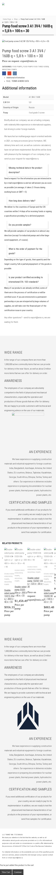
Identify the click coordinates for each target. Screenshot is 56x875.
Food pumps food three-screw (36, 67)
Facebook (4, 73)
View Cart (6, 872)
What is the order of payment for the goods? (25, 251)
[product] (9, 558)
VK (15, 73)
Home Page (7, 19)
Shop (16, 19)
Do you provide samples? (20, 224)
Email (9, 73)
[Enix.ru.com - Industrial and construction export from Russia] (17, 8)
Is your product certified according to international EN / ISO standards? (26, 279)
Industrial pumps (9, 70)
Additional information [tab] (15, 77)
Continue (18, 872)
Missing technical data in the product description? (25, 170)
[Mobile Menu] (46, 7)
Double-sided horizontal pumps (9, 576)
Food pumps (17, 67)
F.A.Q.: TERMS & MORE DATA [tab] (17, 81)
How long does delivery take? (22, 200)
